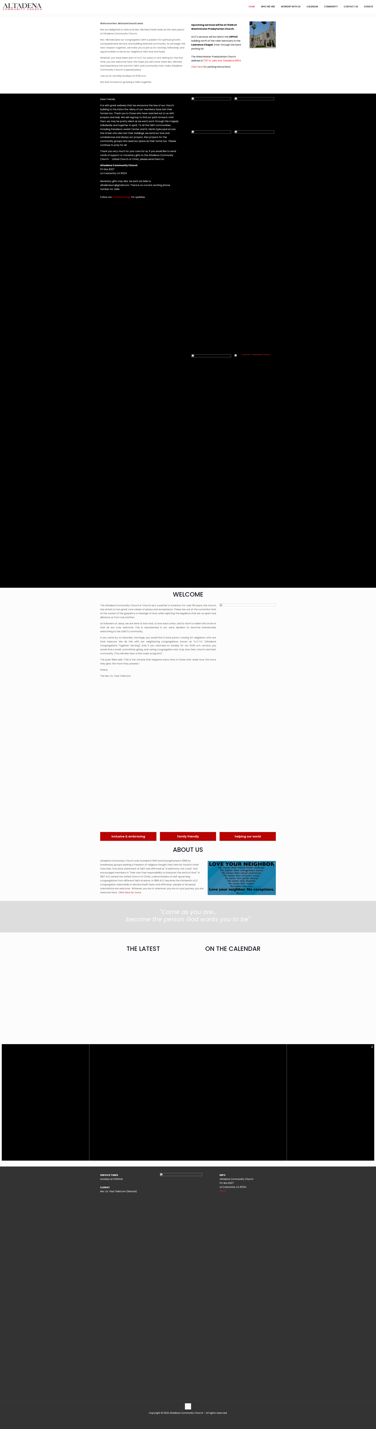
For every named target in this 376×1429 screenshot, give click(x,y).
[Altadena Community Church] (22, 6)
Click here (197, 66)
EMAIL (223, 1191)
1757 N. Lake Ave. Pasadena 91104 (222, 60)
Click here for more (130, 892)
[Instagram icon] (189, 1418)
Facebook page (122, 197)
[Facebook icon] (186, 1418)
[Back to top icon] (188, 1406)
